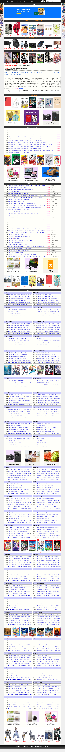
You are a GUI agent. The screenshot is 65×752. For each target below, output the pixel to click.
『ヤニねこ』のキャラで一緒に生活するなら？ (16, 585)
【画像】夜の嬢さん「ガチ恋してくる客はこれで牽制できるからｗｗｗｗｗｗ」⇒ (22, 677)
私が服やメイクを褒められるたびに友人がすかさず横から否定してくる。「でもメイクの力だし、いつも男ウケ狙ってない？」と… (30, 331)
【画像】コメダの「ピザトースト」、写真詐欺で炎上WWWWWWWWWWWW (50, 415)
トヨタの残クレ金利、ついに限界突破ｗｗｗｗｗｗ (17, 425)
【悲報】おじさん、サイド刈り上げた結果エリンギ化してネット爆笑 (20, 659)
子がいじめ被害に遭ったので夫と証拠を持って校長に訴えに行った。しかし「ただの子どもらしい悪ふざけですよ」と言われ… (30, 329)
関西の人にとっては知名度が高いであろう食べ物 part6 (17, 315)
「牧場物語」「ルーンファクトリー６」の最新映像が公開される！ (19, 199)
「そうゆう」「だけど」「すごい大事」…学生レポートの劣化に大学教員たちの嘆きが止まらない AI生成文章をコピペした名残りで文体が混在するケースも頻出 (36, 205)
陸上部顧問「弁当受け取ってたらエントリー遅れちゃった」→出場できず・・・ (50, 358)
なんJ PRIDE (35, 421)
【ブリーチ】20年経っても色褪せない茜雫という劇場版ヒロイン (19, 692)
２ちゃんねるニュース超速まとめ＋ (12, 696)
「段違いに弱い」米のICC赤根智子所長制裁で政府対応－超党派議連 (48, 704)
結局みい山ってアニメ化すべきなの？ (43, 684)
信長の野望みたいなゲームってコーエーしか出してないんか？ (19, 601)
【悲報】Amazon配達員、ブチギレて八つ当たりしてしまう (18, 429)
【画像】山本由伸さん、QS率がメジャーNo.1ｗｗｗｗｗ (46, 352)
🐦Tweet (21, 88)
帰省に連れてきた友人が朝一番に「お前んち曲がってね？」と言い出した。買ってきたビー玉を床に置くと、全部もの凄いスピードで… (31, 327)
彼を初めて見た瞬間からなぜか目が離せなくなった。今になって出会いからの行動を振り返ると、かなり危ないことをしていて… (30, 144)
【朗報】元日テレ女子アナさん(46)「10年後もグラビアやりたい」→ (20, 622)
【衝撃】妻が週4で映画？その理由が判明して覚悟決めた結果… (48, 514)
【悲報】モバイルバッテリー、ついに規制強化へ (16, 398)
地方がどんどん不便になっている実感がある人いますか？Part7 (19, 309)
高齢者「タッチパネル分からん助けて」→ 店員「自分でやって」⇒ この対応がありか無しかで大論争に (26, 642)
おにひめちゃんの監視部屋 (38, 583)
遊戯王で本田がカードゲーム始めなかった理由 (16, 388)
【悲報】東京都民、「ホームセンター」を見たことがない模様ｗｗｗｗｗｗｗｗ (50, 620)
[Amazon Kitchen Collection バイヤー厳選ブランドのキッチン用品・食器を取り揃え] (13, 265)
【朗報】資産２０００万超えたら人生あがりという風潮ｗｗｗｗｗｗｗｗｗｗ (50, 298)
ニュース (12, 1)
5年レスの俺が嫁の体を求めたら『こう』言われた (45, 533)
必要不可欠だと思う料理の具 (13, 311)
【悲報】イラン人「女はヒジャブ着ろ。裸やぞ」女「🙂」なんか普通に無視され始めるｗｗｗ (24, 296)
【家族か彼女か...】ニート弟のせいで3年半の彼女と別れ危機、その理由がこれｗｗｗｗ (23, 574)
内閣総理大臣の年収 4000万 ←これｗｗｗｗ (45, 677)
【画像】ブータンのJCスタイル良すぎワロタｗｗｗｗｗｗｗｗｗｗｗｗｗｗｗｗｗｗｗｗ (23, 440)
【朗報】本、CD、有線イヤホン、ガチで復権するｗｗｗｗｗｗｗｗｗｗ (49, 300)
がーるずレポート (54, 205)
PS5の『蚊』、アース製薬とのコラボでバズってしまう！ (18, 587)
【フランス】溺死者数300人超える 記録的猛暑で (45, 702)
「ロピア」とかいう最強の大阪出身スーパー (15, 242)
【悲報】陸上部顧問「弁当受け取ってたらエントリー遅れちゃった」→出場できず (22, 620)
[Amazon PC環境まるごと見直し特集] (31, 174)
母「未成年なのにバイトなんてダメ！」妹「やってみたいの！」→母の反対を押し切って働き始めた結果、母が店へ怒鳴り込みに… (30, 134)
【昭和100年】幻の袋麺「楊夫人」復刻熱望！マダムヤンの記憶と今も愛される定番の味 (23, 655)
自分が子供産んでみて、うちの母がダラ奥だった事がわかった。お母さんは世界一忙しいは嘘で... (25, 148)
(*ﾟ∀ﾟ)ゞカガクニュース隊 (38, 321)
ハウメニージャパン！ (54, 193)
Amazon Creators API (27, 748)
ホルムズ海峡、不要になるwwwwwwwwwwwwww (45, 498)
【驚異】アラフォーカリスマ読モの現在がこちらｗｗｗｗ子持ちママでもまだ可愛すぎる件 (23, 560)
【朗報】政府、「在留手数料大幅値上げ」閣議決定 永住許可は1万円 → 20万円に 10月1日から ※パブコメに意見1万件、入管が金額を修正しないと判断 (34, 228)
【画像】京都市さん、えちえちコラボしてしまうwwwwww (47, 485)
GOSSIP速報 (7, 554)
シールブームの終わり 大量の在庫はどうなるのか (17, 603)
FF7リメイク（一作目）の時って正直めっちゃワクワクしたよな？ (19, 520)
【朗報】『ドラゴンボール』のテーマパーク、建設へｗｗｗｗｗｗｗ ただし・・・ (22, 648)
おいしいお (53, 211)
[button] (6, 12)
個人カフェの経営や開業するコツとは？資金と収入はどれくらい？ (48, 673)
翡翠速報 (35, 597)
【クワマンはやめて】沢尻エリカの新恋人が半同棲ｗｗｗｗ (18, 576)
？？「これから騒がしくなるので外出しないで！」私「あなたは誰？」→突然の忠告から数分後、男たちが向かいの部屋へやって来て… (31, 138)
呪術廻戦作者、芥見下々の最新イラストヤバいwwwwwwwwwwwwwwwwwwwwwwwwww (23, 294)
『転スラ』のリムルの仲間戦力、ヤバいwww (16, 384)
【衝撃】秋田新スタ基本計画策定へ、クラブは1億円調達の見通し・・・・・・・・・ (23, 236)
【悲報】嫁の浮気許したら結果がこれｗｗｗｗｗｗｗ (46, 518)
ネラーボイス (36, 407)
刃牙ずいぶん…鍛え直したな (42, 446)
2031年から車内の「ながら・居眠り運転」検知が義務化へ (18, 427)
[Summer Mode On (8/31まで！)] (13, 117)
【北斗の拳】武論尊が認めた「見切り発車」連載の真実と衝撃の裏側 (20, 226)
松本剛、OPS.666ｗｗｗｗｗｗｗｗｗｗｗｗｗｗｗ (45, 431)
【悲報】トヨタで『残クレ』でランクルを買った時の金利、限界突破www (49, 491)
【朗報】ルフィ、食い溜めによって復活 (44, 657)
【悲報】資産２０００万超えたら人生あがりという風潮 (17, 352)
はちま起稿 (53, 195)
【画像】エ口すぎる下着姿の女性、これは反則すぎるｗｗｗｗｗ (19, 558)
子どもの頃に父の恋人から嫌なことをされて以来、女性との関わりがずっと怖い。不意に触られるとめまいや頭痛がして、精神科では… (31, 323)
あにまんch (7, 682)
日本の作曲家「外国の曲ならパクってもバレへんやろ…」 (18, 300)
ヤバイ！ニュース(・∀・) (55, 213)
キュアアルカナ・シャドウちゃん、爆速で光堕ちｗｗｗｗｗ (18, 380)
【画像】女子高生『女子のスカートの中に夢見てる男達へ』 (18, 338)
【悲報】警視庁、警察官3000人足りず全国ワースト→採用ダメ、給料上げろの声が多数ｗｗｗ (24, 213)
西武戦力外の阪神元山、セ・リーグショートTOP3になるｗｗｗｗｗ (48, 427)
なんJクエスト (53, 189)
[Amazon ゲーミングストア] (31, 265)
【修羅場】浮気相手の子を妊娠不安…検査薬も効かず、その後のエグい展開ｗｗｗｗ (22, 572)
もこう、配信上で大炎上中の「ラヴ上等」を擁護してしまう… (19, 498)
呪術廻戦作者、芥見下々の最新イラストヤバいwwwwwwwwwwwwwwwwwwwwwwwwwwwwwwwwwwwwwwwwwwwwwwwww (30, 483)
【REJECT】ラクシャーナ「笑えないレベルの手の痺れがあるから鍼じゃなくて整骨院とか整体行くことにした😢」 (28, 531)
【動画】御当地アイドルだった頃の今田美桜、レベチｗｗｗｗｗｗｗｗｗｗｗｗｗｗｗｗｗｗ (24, 444)
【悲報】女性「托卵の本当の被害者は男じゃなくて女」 (46, 354)
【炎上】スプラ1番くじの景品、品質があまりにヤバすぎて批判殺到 (19, 248)
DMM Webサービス (35, 748)
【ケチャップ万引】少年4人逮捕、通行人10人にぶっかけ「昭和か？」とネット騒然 (22, 661)
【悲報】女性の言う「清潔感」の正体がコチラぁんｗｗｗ (18, 512)
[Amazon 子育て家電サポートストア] (32, 718)
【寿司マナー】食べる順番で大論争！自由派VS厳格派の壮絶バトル (19, 663)
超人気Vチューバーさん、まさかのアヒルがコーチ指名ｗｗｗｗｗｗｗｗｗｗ (21, 504)
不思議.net (7, 667)
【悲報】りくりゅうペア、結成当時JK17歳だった (45, 483)
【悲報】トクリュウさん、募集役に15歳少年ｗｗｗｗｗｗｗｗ (19, 616)
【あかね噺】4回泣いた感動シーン (43, 442)
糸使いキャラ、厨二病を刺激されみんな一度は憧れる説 (17, 686)
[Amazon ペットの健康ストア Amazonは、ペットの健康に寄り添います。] (13, 174)
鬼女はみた (12, 88)
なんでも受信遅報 (54, 203)
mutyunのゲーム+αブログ (10, 392)
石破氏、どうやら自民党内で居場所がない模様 (16, 201)
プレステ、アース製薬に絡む (13, 607)
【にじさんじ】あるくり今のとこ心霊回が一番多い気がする (18, 529)
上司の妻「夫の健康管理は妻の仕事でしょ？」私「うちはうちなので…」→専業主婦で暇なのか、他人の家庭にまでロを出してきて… (31, 150)
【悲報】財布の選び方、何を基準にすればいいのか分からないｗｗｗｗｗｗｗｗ (50, 616)
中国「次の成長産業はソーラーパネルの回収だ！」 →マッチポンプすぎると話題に (22, 646)
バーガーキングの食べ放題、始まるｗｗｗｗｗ (16, 211)
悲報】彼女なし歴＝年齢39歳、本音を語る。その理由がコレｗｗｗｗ (20, 471)
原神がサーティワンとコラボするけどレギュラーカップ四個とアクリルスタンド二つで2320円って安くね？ (26, 506)
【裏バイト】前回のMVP (41, 438)
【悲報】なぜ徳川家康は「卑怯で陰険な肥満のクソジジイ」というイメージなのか (22, 356)
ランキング (19, 1)
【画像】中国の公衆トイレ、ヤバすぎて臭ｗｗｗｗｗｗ (17, 342)
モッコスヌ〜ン (53, 226)
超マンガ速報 (7, 481)
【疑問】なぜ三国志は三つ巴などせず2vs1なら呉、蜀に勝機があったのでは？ (50, 502)
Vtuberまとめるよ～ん (9, 525)
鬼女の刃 (35, 638)
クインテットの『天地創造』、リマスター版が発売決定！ (18, 593)
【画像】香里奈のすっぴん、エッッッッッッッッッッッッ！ (18, 673)
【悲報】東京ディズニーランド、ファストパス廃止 (17, 187)
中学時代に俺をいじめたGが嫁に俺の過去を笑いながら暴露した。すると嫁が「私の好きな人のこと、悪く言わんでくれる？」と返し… (31, 325)
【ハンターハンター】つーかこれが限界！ (44, 444)
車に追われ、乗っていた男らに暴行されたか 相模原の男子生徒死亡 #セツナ (21, 700)
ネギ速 (52, 187)
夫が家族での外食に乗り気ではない (43, 382)
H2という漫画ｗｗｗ (40, 440)
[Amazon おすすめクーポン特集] (50, 265)
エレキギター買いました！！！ (42, 603)
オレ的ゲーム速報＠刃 (37, 307)
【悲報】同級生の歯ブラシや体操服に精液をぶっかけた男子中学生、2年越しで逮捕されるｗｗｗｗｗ (25, 298)
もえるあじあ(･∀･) (54, 228)
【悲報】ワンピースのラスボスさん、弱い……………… (17, 485)
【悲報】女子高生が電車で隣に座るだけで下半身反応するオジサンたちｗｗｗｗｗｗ (22, 475)
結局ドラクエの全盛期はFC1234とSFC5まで (16, 605)
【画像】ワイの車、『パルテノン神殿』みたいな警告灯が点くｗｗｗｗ (20, 340)
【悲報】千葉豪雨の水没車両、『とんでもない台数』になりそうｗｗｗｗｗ (50, 614)
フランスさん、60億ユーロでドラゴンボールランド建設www (18, 250)
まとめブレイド (53, 201)
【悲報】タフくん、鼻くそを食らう (43, 655)
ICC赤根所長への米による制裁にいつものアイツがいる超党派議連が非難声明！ (50, 340)
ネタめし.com (7, 467)
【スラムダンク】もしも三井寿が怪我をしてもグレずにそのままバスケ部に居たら (22, 688)
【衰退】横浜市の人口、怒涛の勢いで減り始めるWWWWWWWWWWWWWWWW (51, 331)
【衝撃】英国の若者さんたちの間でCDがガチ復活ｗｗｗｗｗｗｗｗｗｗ (20, 189)
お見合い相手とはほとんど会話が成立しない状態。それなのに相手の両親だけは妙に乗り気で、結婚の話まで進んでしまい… (29, 142)
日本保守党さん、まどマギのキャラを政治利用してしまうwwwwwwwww (49, 327)
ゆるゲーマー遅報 (54, 199)
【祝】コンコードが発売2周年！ (13, 402)
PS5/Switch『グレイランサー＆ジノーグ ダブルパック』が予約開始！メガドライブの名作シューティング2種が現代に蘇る (29, 382)
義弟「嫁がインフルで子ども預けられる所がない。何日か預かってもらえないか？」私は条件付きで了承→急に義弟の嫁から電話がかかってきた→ (33, 246)
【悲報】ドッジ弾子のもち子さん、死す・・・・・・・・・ (47, 294)
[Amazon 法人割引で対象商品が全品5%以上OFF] (51, 117)
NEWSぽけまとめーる (37, 612)
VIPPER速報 (7, 612)
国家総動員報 (53, 230)
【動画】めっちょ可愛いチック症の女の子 (15, 442)
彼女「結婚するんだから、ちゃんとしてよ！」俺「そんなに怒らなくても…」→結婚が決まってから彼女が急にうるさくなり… (30, 146)
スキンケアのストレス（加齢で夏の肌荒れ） (44, 593)
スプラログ (53, 248)
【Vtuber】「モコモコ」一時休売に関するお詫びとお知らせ (18, 527)
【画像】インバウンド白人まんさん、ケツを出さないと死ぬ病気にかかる (20, 446)
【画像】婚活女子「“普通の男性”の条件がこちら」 (45, 417)
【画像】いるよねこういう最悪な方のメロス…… (16, 252)
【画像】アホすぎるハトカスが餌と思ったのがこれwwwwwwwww (19, 473)
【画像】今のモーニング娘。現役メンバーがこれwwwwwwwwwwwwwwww (50, 402)
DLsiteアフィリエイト (43, 748)
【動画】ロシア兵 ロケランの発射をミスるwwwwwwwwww (18, 234)
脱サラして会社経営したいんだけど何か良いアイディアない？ (47, 671)
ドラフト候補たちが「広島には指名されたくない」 (45, 423)
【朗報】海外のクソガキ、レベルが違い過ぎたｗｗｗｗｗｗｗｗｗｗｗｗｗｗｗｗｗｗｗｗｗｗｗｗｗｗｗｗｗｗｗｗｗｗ (29, 614)
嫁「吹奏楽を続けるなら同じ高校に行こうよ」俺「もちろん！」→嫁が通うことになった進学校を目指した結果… (27, 136)
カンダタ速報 (7, 597)
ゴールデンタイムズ (54, 252)
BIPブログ (35, 481)
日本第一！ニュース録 (37, 696)
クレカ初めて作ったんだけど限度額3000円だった (16, 346)
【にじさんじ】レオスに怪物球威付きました (15, 535)
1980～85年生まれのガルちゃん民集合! (43, 589)
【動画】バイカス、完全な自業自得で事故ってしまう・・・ (47, 487)
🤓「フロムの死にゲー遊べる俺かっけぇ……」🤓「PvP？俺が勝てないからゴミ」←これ (23, 396)
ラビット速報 (36, 392)
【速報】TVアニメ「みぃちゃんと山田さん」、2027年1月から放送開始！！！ (50, 380)
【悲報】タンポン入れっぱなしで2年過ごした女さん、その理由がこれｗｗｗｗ (21, 556)
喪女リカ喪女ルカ (54, 246)
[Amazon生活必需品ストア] (32, 12)
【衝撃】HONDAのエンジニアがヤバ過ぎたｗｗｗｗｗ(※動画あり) (48, 618)
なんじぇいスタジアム (37, 496)
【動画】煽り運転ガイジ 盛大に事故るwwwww (16, 313)
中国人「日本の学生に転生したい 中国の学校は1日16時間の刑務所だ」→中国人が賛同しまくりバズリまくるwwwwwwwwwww (30, 302)
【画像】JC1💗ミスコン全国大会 (14, 238)
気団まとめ (7, 568)
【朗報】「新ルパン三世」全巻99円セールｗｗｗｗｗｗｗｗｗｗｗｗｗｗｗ (50, 686)
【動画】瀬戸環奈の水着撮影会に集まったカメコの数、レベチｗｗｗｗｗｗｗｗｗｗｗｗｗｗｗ (24, 618)
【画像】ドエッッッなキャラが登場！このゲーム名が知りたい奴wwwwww (21, 562)
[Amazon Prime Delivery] (50, 174)
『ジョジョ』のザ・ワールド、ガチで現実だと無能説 (17, 386)
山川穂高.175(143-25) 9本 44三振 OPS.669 (44, 429)
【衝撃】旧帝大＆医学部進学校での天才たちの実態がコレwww (19, 578)
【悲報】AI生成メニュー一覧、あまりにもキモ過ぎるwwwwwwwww (20, 215)
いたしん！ (7, 436)
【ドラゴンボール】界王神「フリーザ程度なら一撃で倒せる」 (19, 684)
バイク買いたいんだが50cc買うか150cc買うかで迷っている (18, 431)
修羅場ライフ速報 (8, 321)
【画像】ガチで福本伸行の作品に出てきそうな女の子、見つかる (48, 489)
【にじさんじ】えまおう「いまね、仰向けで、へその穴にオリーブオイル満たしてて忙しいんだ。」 (25, 533)
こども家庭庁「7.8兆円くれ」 (42, 425)
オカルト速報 (36, 467)
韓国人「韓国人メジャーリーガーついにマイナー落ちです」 (18, 193)
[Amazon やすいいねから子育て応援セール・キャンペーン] (32, 458)
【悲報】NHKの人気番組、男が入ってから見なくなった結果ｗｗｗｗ (20, 564)
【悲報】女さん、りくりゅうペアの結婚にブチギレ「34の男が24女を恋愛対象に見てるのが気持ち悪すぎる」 (27, 514)
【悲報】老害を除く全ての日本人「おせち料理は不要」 (17, 358)
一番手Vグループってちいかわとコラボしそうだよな (17, 500)
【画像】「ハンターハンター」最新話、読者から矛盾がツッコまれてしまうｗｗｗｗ (22, 240)
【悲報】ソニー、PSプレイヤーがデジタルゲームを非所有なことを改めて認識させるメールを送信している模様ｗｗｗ (28, 400)
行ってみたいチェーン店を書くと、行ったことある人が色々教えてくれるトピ (50, 587)
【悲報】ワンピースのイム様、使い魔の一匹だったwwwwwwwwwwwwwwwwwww (22, 487)
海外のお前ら (36, 554)
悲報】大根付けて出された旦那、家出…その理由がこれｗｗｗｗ (19, 477)
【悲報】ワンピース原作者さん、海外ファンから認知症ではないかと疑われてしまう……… (23, 489)
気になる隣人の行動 (40, 338)
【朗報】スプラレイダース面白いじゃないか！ (16, 394)
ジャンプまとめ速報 (54, 240)
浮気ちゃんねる (36, 525)
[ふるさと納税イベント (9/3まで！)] (51, 458)
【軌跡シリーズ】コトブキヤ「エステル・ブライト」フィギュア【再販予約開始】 (22, 254)
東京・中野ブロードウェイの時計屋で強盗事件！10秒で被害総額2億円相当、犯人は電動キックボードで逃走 (26, 644)
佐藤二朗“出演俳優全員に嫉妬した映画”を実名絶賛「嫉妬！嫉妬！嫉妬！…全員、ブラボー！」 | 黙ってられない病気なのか (29, 704)
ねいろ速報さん (53, 191)
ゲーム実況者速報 (8, 496)
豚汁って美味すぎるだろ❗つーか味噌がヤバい (45, 504)
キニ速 (6, 292)
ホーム (7, 1)
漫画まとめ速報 (36, 653)
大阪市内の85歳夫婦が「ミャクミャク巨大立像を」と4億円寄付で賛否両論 (50, 394)
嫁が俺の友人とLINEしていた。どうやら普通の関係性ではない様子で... (49, 535)
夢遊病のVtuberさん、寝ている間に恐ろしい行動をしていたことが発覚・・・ (50, 315)
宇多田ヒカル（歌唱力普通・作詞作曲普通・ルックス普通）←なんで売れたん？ (50, 346)
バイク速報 (7, 421)
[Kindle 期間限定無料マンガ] (31, 117)
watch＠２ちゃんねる (37, 682)
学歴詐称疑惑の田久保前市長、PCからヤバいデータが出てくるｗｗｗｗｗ (49, 309)
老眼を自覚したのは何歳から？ (42, 344)
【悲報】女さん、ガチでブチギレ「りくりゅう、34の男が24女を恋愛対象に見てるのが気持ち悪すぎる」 (26, 207)
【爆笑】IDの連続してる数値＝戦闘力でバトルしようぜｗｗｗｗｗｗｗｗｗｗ (50, 296)
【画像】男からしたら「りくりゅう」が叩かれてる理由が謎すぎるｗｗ (20, 675)
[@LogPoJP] (42, 1)
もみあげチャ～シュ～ (54, 217)
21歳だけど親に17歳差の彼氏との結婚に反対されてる (46, 675)
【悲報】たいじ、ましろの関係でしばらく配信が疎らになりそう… (19, 502)
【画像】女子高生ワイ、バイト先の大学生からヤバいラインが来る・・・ (20, 344)
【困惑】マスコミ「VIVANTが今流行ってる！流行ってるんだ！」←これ (20, 360)
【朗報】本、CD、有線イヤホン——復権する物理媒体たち (18, 354)
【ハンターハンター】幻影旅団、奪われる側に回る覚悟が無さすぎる (20, 690)
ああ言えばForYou (8, 378)
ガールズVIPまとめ (54, 234)
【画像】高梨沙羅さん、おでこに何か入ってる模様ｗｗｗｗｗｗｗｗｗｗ (49, 400)
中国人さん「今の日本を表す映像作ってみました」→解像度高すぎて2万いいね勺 (22, 203)
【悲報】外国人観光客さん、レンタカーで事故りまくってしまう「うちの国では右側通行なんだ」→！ (25, 671)
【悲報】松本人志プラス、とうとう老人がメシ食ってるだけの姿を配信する (50, 325)
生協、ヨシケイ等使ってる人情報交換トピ (44, 342)
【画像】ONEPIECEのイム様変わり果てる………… (17, 491)
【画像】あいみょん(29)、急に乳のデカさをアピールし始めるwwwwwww (20, 438)
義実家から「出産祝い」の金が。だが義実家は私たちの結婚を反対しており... (50, 527)
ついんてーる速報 (8, 336)
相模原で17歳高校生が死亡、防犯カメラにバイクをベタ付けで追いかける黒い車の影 (22, 423)
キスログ (35, 510)
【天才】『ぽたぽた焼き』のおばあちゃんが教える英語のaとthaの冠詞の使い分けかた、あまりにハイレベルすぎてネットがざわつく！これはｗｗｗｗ (34, 195)
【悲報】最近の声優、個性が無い (14, 518)
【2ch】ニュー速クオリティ (39, 350)
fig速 (51, 254)
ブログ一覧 (25, 1)
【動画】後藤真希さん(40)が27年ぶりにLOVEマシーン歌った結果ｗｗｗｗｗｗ (21, 217)
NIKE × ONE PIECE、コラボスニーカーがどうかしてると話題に (48, 661)
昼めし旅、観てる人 (40, 386)
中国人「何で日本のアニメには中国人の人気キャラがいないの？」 (48, 409)
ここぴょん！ (7, 510)
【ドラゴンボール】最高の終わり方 (14, 191)
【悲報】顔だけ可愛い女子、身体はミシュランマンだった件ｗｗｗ (19, 469)
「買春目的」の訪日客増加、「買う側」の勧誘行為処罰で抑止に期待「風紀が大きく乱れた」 (24, 706)
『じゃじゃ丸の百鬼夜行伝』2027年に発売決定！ (16, 589)
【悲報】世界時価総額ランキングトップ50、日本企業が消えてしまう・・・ (50, 622)
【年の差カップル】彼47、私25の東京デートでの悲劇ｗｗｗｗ (47, 512)
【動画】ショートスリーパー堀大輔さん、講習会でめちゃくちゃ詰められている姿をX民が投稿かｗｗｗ (26, 516)
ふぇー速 (35, 667)
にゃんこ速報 (7, 407)
